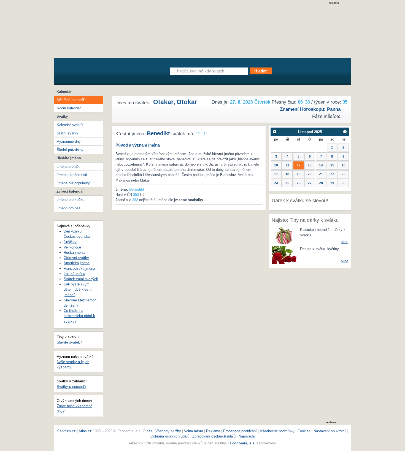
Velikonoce (72, 247)
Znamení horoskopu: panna (310, 109)
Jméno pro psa (68, 208)
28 (321, 183)
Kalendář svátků (70, 125)
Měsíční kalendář (70, 100)
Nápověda (247, 436)
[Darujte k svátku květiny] (284, 255)
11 (287, 165)
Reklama (213, 431)
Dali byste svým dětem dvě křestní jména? (78, 289)
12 (299, 165)
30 (343, 183)
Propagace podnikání (240, 431)
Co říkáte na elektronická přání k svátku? (79, 316)
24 (276, 183)
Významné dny (69, 141)
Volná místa (193, 431)
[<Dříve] (274, 131)
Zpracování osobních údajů (214, 436)
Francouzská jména (79, 268)
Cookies (304, 431)
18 (287, 174)
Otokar (187, 102)
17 (276, 174)
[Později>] (345, 131)
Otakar (163, 102)
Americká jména (77, 263)
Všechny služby (168, 431)
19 (299, 174)
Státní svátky (67, 133)
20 (310, 174)
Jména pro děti (68, 166)
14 (321, 165)
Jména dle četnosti (72, 175)
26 (299, 183)
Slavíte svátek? (69, 342)
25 (287, 183)
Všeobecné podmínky (277, 431)
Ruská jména (74, 252)
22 (332, 174)
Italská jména (74, 274)
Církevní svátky (76, 258)
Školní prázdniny (70, 150)
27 (310, 183)
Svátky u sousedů (71, 387)
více (344, 242)
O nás (147, 431)
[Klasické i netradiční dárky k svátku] (284, 235)
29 (332, 183)
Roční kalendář (69, 108)
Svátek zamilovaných (81, 279)
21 (321, 174)
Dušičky (70, 242)
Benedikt (158, 133)
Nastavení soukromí (330, 431)
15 (332, 165)
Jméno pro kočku (70, 200)
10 (276, 165)
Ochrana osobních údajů (169, 436)
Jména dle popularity (73, 183)
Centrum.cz (66, 431)
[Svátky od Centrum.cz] (104, 72)
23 (343, 174)
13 (310, 165)
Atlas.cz (85, 431)
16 (343, 165)
